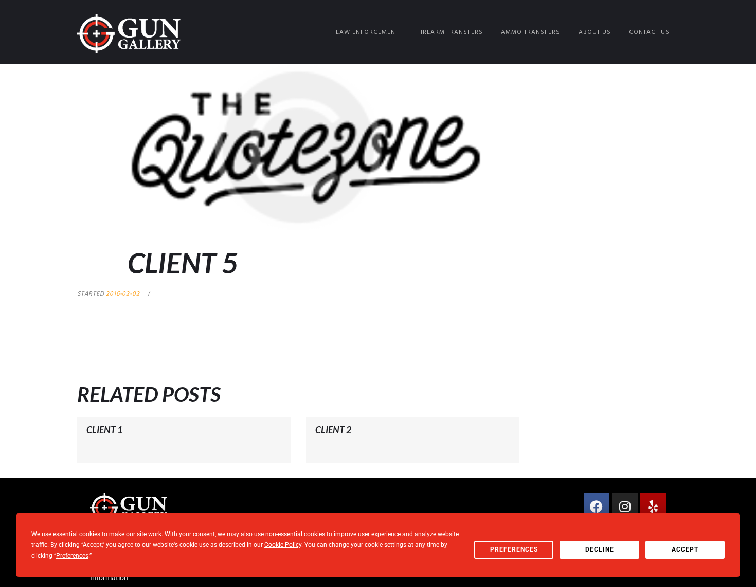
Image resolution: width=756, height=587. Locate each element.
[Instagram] (625, 506)
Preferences (514, 549)
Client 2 (333, 429)
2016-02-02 (122, 294)
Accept (685, 549)
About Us (595, 32)
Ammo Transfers (530, 32)
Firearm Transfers (450, 32)
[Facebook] (596, 506)
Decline (599, 549)
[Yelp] (653, 506)
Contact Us (649, 32)
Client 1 (104, 429)
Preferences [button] (72, 555)
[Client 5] (298, 147)
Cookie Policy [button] (282, 544)
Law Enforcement (367, 32)
